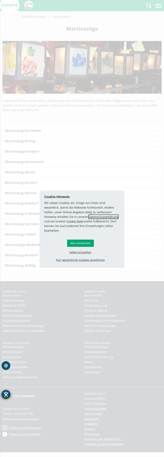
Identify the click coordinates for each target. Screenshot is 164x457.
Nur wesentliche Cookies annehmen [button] (80, 260)
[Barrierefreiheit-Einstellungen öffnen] (6, 394)
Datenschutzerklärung (103, 217)
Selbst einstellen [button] (80, 252)
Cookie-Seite (75, 221)
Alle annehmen (80, 243)
